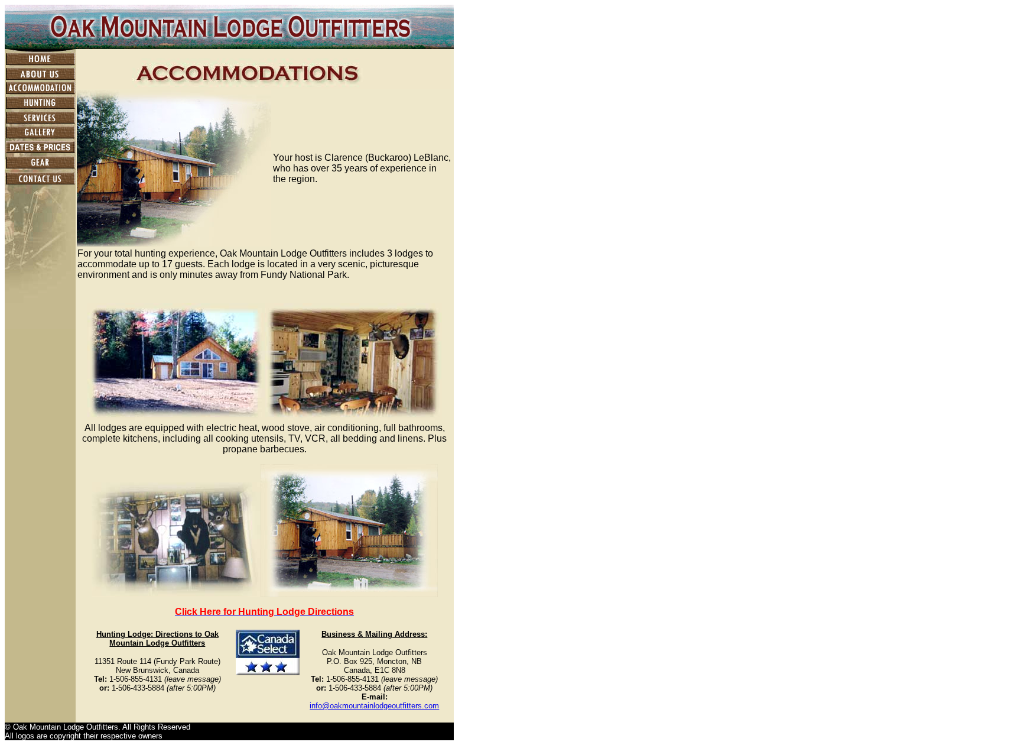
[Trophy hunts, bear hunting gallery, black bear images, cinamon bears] (40, 136)
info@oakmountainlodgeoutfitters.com (374, 705)
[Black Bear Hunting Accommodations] (40, 92)
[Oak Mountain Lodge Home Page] (40, 62)
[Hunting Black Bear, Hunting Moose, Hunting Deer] (40, 107)
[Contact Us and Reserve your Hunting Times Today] (40, 182)
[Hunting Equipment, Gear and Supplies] (40, 166)
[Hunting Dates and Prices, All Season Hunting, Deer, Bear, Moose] (40, 152)
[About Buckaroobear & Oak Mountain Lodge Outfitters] (40, 78)
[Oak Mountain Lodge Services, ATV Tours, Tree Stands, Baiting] (40, 121)
